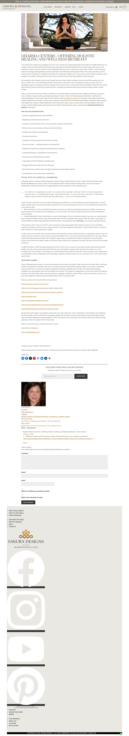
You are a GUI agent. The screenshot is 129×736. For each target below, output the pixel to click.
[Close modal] (126, 2)
